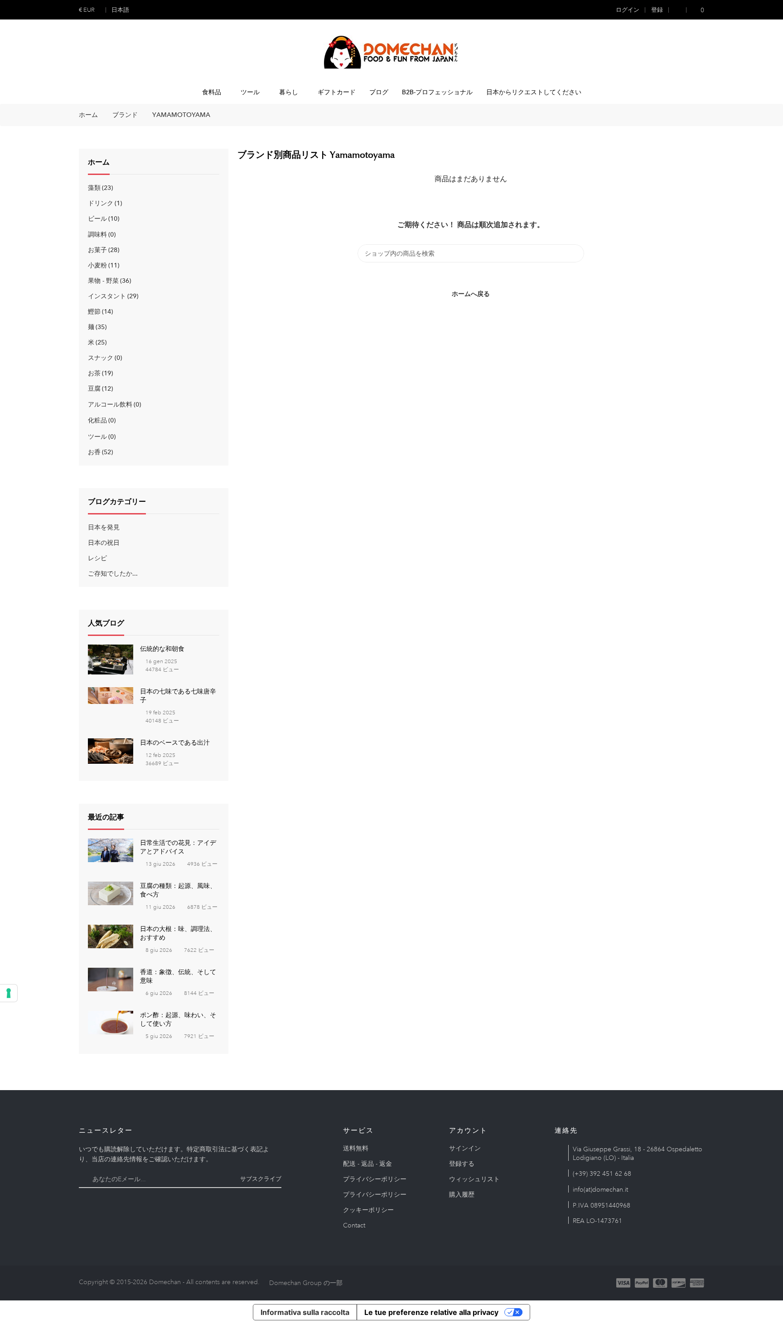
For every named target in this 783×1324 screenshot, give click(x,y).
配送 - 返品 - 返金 (367, 1163)
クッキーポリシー (368, 1210)
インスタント (112, 296)
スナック (104, 358)
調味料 (101, 234)
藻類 (99, 188)
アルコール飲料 (113, 404)
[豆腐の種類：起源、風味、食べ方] (110, 892)
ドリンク (104, 203)
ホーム (99, 162)
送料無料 (355, 1148)
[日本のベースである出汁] (110, 750)
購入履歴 (461, 1194)
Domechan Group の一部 (306, 1283)
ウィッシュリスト (474, 1179)
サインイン (465, 1148)
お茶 (99, 373)
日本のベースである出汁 (175, 742)
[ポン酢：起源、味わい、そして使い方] (110, 1022)
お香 (99, 452)
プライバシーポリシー (374, 1179)
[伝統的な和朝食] (110, 659)
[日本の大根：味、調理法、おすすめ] (110, 935)
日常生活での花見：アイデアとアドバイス (178, 847)
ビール (102, 218)
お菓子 (102, 250)
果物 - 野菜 (108, 280)
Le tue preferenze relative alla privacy (431, 1312)
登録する (461, 1163)
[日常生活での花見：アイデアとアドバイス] (110, 849)
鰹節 (99, 311)
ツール (101, 436)
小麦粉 (102, 265)
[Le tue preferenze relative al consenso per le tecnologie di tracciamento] (8, 993)
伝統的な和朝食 (162, 649)
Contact (354, 1225)
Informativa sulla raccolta (305, 1312)
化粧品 (101, 420)
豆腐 (99, 388)
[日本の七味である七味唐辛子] (110, 695)
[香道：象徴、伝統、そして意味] (110, 979)
